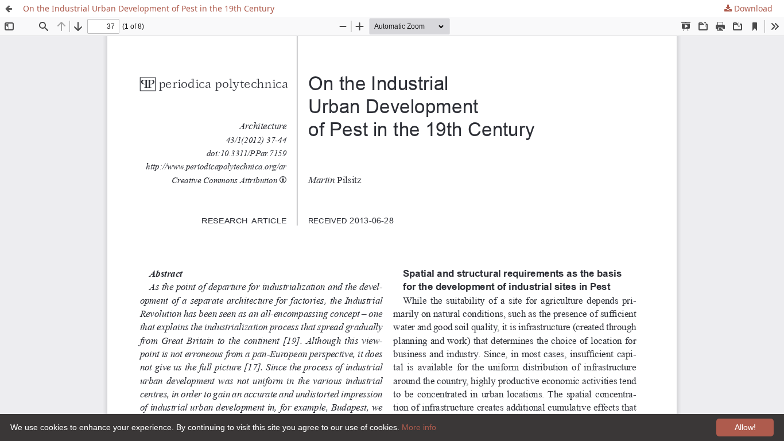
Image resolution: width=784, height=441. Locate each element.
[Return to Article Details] (8, 8)
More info (419, 427)
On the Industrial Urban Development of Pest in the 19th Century (148, 8)
